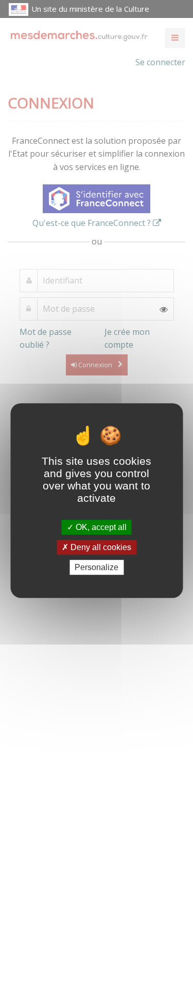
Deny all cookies (99, 547)
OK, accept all (100, 527)
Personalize (96, 567)
